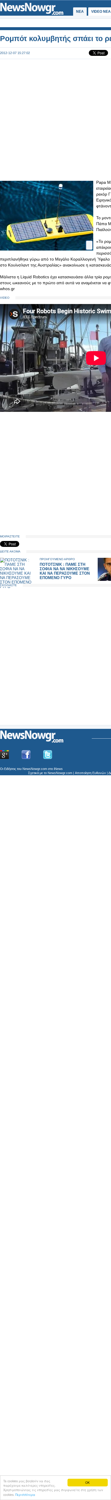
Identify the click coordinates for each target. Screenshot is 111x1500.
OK (87, 1482)
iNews (58, 769)
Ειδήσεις (10, 769)
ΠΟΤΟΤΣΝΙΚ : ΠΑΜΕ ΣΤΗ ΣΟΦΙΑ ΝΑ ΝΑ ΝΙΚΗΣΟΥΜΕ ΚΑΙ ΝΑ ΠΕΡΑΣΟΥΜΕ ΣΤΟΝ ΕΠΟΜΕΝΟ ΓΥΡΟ (65, 571)
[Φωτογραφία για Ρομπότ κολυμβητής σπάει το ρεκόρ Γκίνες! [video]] (89, 242)
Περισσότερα (25, 1494)
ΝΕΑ (80, 11)
